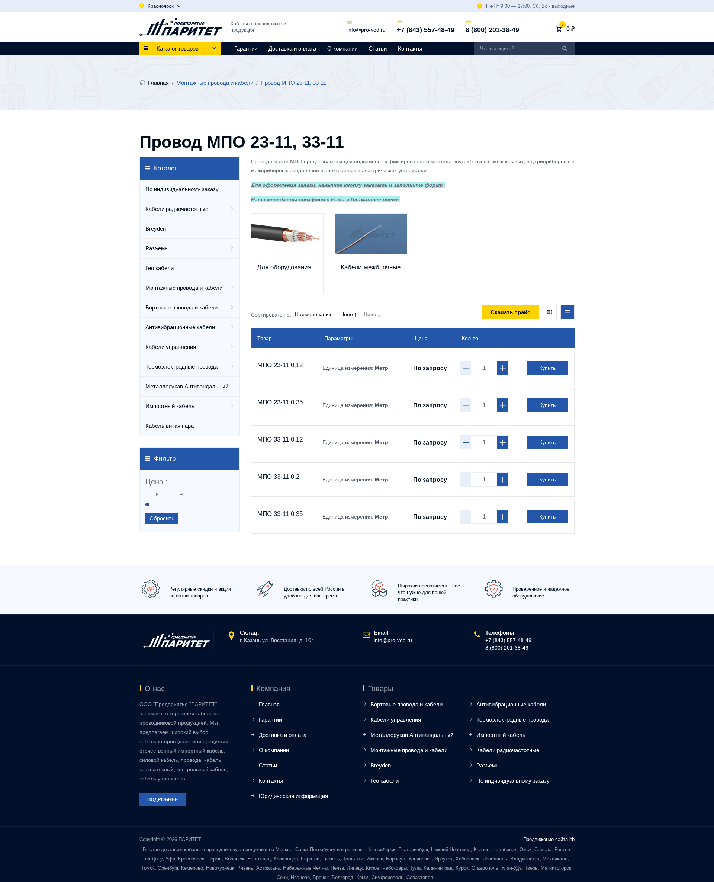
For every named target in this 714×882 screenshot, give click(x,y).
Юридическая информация (293, 796)
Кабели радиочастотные (176, 209)
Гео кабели (159, 268)
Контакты (410, 48)
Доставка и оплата (292, 48)
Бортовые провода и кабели (181, 307)
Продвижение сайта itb (549, 839)
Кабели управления (170, 347)
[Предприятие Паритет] (180, 26)
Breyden (155, 228)
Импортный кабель (169, 406)
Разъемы (157, 248)
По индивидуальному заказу (182, 189)
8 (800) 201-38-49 (492, 29)
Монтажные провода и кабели (183, 288)
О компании (342, 48)
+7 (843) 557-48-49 (425, 29)
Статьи (378, 48)
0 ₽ (570, 29)
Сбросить (161, 518)
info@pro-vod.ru (366, 30)
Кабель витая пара (169, 426)
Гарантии (245, 48)
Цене (347, 314)
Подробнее (162, 799)
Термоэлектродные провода (181, 366)
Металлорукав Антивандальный (186, 386)
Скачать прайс (510, 312)
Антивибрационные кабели (180, 327)
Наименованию (314, 314)
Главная (158, 83)
